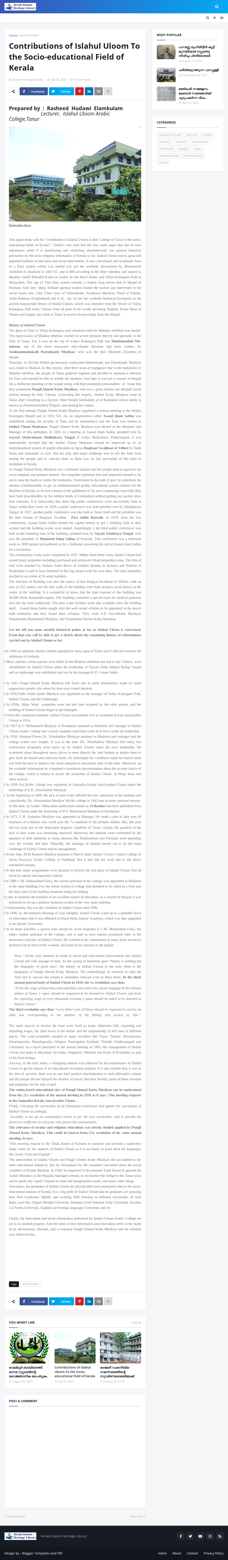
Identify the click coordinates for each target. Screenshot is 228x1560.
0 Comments (82, 79)
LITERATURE (166, 148)
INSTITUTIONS (29, 35)
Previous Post (16, 1516)
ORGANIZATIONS (169, 155)
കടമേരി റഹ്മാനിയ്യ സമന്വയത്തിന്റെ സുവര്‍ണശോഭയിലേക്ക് (117, 1371)
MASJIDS (184, 148)
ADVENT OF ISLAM (169, 135)
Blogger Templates (36, 1553)
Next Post (136, 1516)
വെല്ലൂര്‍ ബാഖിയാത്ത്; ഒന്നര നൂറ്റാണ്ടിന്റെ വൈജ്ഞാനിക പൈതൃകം (28, 1371)
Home (13, 35)
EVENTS (207, 135)
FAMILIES (164, 142)
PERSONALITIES (193, 155)
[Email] (98, 91)
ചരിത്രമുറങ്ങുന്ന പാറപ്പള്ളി (199, 70)
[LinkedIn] (89, 91)
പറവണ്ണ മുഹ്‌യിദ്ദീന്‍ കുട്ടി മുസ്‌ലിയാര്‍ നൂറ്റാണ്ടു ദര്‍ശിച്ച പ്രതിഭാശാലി (197, 51)
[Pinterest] (79, 91)
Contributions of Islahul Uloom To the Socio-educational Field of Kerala (75, 1371)
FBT (60, 1553)
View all (136, 1322)
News (198, 148)
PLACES (163, 162)
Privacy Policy (214, 1553)
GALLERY (181, 142)
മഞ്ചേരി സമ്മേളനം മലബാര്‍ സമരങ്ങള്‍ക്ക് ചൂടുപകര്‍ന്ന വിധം (195, 93)
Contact (192, 1553)
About (176, 1553)
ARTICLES (191, 135)
